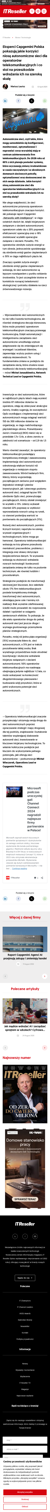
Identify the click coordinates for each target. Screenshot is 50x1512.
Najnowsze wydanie (25, 1396)
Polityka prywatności (25, 1339)
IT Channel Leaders (25, 1307)
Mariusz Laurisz (18, 87)
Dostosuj (25, 1500)
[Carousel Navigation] (25, 976)
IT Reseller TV (25, 1383)
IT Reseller (6, 38)
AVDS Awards (25, 1314)
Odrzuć (25, 1507)
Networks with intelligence (18, 218)
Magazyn (25, 1389)
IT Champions (25, 1301)
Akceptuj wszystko (25, 1492)
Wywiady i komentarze (25, 1370)
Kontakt (25, 1333)
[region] (25, 1485)
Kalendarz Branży (25, 1320)
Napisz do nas (23, 1278)
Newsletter (25, 1327)
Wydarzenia (25, 1377)
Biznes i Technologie (23, 38)
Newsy (25, 1364)
